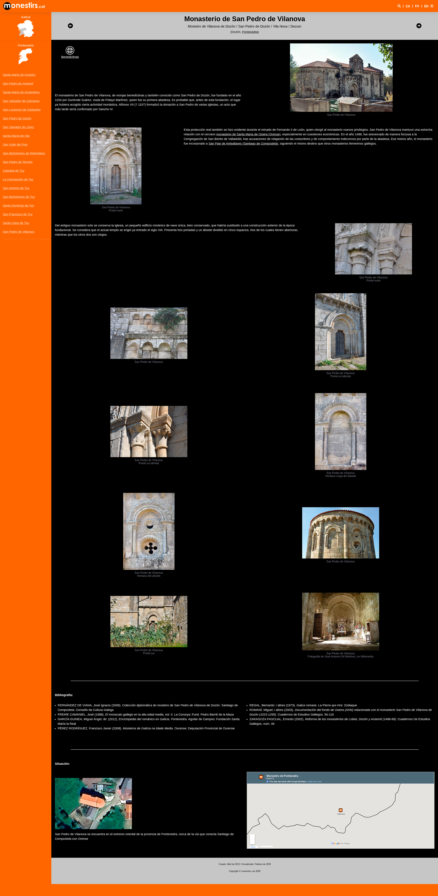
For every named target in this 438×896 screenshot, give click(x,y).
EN (426, 6)
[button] (431, 6)
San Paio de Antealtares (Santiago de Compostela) (243, 143)
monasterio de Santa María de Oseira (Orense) (248, 134)
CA (408, 6)
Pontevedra (250, 32)
